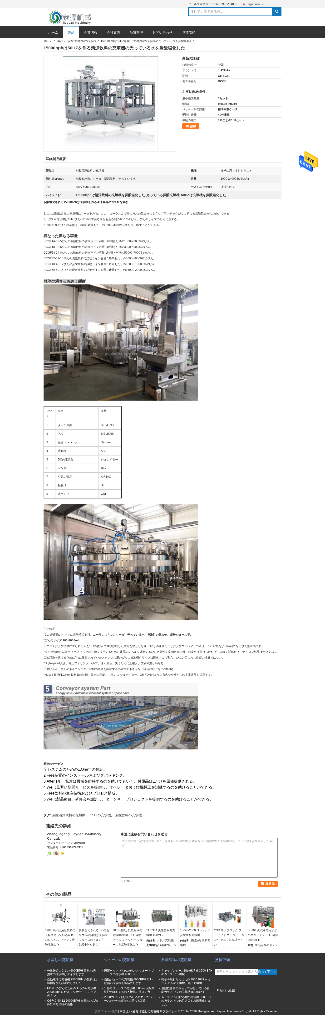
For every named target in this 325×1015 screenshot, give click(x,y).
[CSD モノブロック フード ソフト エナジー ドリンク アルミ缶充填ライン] (229, 916)
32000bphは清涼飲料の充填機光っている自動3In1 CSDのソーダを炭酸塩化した (60, 937)
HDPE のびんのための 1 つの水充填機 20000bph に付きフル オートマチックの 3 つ (71, 992)
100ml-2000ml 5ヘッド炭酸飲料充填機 (195, 933)
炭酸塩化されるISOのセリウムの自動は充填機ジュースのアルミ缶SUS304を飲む (94, 937)
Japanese (253, 4)
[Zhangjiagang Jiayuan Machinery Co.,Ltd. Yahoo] (56, 853)
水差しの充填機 (60, 960)
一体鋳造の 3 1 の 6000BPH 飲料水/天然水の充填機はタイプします (71, 972)
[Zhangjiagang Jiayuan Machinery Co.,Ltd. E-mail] (62, 853)
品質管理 (136, 32)
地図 (231, 991)
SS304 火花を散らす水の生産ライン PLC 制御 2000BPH (263, 935)
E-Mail (221, 991)
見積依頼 (188, 32)
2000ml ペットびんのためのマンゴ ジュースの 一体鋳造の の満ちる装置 (129, 998)
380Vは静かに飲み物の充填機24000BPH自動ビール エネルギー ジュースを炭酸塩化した (128, 937)
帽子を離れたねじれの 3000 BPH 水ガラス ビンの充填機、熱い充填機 (185, 981)
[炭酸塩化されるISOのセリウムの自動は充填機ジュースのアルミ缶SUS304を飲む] (94, 916)
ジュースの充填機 (119, 960)
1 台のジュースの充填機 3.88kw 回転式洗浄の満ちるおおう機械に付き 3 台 (129, 990)
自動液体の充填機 (176, 960)
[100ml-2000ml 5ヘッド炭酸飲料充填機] (195, 916)
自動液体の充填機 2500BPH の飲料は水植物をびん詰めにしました (72, 981)
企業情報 (90, 32)
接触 (193, 126)
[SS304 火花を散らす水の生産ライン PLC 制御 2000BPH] (263, 916)
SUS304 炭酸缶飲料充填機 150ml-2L (160, 933)
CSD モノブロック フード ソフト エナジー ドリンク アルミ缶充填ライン (229, 937)
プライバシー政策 (106, 1011)
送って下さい (267, 971)
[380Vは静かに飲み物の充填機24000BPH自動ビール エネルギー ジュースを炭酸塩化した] (128, 916)
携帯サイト (222, 996)
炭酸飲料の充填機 (128, 815)
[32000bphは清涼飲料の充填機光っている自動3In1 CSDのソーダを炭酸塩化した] (60, 916)
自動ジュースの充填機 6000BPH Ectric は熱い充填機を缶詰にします (129, 981)
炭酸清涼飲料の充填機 (82, 41)
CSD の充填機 (100, 815)
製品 (71, 32)
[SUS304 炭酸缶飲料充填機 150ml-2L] (161, 916)
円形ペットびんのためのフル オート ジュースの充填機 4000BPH (129, 972)
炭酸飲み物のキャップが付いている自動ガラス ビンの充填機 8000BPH (185, 990)
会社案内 (113, 32)
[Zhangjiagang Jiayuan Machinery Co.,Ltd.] (71, 17)
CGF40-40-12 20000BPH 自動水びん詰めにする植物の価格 (72, 1002)
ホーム (53, 32)
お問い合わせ (162, 32)
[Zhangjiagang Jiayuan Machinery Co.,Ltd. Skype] (49, 853)
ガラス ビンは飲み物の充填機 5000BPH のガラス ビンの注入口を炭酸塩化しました (186, 1000)
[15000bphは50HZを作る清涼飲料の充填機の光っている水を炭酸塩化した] (110, 103)
